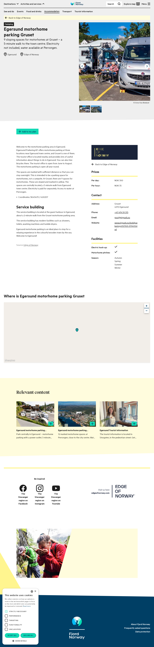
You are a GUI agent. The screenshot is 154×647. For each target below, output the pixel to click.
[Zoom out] (146, 310)
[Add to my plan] (50, 424)
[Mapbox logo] (10, 360)
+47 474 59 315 (121, 212)
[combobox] (32, 591)
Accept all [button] (12, 635)
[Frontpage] (77, 628)
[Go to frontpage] (77, 3)
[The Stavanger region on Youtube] (56, 488)
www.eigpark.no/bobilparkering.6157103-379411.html (126, 226)
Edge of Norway (31, 244)
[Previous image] (82, 66)
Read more (27, 606)
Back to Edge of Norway (20, 17)
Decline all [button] (28, 635)
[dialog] (20, 616)
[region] (77, 332)
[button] (20, 640)
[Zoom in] (146, 305)
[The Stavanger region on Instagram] (39, 488)
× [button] (35, 591)
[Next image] (146, 66)
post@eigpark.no (122, 217)
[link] (140, 624)
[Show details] (77, 330)
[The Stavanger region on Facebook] (23, 488)
